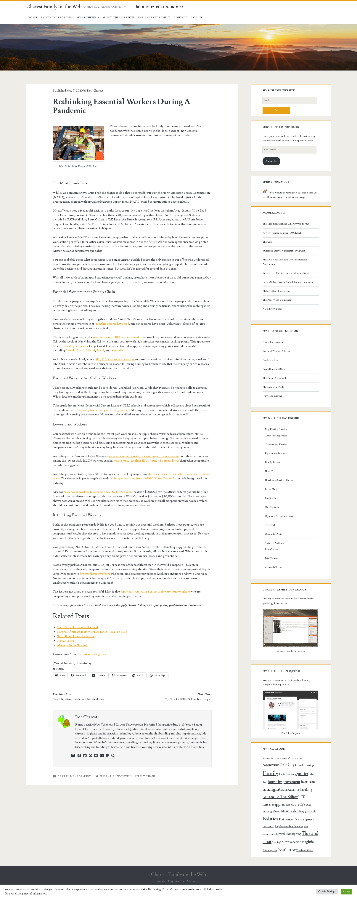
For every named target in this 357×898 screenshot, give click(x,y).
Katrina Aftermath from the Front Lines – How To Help (92, 632)
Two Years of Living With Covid (77, 627)
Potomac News (291, 819)
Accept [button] (346, 891)
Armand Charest (274, 567)
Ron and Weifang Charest (277, 351)
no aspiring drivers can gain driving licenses (102, 410)
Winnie (267, 850)
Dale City (287, 764)
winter (274, 850)
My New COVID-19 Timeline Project (188, 699)
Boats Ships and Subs (274, 369)
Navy (301, 811)
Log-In (196, 17)
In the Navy (271, 489)
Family (270, 773)
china (284, 758)
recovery (268, 826)
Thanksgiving (293, 834)
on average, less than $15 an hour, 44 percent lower (146, 460)
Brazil (100, 350)
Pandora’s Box (270, 360)
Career (278, 758)
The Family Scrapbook (274, 378)
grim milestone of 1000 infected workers (118, 337)
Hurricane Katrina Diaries (279, 480)
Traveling (276, 842)
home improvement (284, 781)
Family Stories (272, 462)
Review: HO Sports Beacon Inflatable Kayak (286, 273)
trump (284, 842)
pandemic (310, 811)
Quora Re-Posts (273, 534)
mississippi (272, 804)
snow (306, 826)
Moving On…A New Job (72, 645)
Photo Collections (57, 17)
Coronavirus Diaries (276, 444)
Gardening (290, 774)
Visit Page (6, 26)
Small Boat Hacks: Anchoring (76, 636)
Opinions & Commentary (279, 516)
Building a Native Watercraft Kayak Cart (284, 250)
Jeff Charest (271, 558)
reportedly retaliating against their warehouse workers (155, 591)
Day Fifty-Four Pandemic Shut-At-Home (79, 699)
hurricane (308, 781)
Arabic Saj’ (268, 758)
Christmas (295, 758)
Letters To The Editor (280, 796)
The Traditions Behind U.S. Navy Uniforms (286, 223)
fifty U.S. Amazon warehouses (115, 359)
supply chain (144, 776)
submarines (269, 834)
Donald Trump (304, 765)
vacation (295, 842)
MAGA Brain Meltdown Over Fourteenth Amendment (285, 262)
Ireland (90, 350)
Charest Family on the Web (53, 7)
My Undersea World (273, 386)
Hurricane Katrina (272, 395)
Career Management (74, 776)
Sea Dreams (295, 826)
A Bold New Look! (272, 308)
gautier (302, 773)
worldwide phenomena (73, 346)
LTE (301, 797)
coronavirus (271, 765)
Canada (70, 350)
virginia (308, 842)
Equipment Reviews (276, 453)
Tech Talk (270, 525)
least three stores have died (112, 324)
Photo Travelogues (273, 342)
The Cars (267, 241)
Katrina (293, 789)
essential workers (116, 776)
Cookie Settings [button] (327, 891)
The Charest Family (154, 17)
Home (32, 17)
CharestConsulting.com (91, 654)
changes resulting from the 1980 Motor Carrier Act (145, 478)
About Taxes (65, 641)
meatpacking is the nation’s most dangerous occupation (144, 456)
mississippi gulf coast (296, 805)
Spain (80, 350)
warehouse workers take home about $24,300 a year (97, 492)
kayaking (306, 789)
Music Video (290, 811)
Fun (282, 774)
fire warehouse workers (95, 574)
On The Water (272, 507)
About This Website (118, 17)
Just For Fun (271, 498)
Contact (181, 17)
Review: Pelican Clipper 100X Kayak (282, 232)
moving (267, 811)
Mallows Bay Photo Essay (276, 290)
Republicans (281, 826)
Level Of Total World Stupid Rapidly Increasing (288, 282)
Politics (270, 819)
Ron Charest (95, 90)
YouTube (286, 850)
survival (280, 834)
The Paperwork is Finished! (277, 299)
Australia (117, 350)
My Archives (87, 17)
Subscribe (271, 161)
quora (309, 819)
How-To (269, 471)
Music (276, 811)
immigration (275, 789)
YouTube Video (304, 850)
